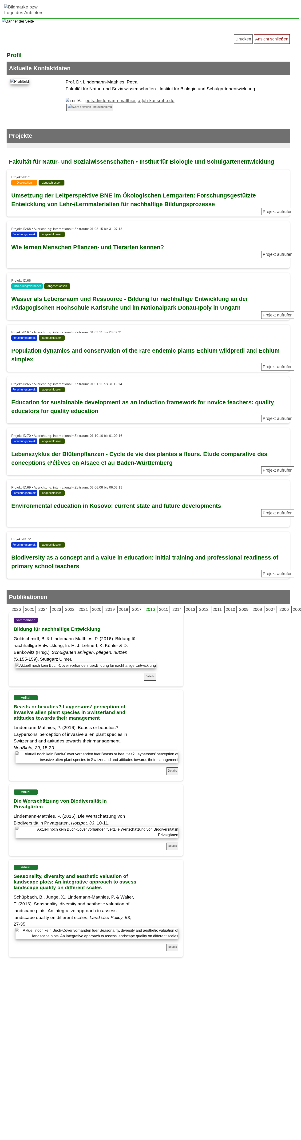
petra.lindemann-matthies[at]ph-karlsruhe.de (129, 100)
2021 (83, 609)
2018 (123, 609)
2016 (150, 609)
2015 (163, 609)
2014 (177, 609)
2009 (244, 609)
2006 (284, 609)
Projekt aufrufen (278, 211)
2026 (16, 609)
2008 (257, 609)
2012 (204, 609)
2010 (230, 609)
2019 (110, 609)
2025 (29, 609)
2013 (190, 609)
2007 (270, 609)
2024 (43, 609)
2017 (137, 609)
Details (150, 676)
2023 (56, 609)
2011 (217, 609)
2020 (96, 609)
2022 (70, 609)
